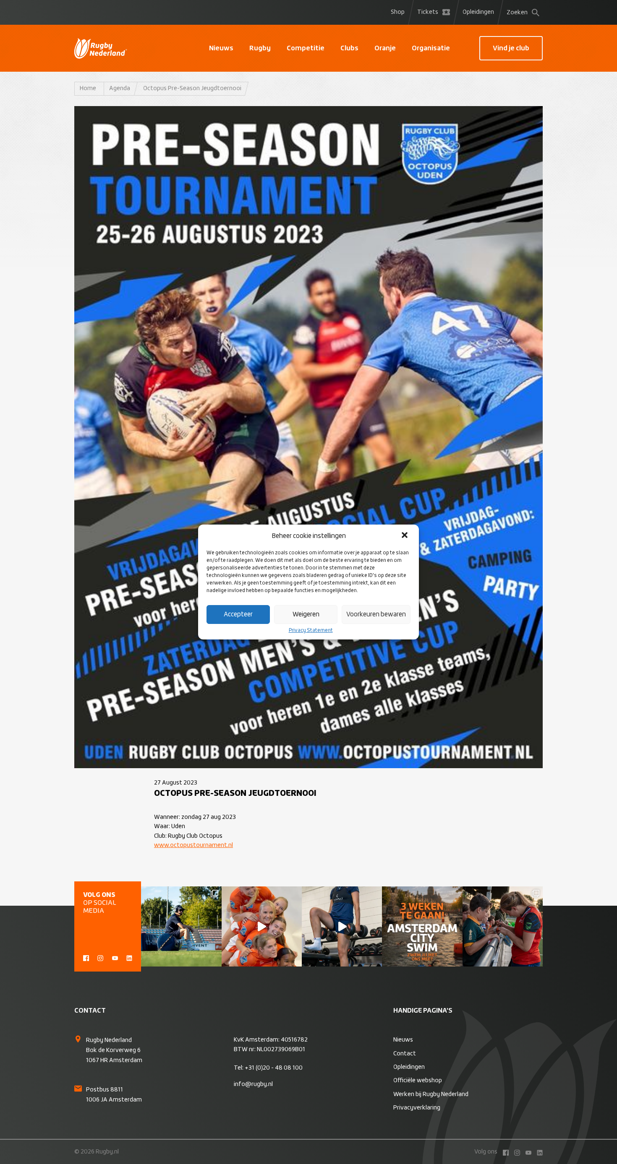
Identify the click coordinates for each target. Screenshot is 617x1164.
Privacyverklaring (416, 1108)
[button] (405, 536)
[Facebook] (86, 957)
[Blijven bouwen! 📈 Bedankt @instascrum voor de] (181, 926)
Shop (398, 12)
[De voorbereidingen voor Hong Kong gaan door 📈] (342, 926)
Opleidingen (478, 12)
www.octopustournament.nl (193, 845)
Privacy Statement (311, 630)
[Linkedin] (129, 957)
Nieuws (221, 48)
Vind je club (511, 48)
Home (88, 88)
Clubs (349, 48)
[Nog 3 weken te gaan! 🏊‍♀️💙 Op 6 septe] (422, 926)
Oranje (385, 48)
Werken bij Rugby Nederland (430, 1094)
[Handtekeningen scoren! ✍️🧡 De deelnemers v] (503, 926)
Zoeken (517, 13)
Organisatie (431, 48)
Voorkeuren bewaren (376, 614)
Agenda (119, 88)
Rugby (260, 48)
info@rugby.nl (253, 1084)
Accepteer (238, 614)
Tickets (427, 12)
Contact (404, 1054)
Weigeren (306, 614)
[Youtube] (115, 957)
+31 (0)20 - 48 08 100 (274, 1068)
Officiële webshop (417, 1080)
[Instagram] (100, 957)
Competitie (305, 48)
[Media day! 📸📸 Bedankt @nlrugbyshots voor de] (262, 926)
